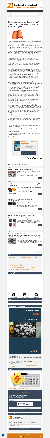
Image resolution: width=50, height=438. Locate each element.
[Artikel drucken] (40, 158)
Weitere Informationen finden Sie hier (15, 411)
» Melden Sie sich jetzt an (25, 408)
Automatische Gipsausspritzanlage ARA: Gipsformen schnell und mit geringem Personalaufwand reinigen (24, 236)
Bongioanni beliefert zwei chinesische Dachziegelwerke (20, 200)
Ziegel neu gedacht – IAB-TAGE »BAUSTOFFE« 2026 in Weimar (22, 267)
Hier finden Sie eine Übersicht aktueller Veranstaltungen (21, 388)
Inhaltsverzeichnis (29, 154)
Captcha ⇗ (30, 405)
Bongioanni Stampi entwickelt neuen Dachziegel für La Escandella (24, 184)
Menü (25, 11)
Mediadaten (15, 434)
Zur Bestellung (12, 366)
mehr (40, 177)
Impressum (30, 434)
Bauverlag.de (40, 436)
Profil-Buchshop (37, 363)
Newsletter (9, 434)
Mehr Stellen (25, 302)
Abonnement (29, 151)
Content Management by (12, 436)
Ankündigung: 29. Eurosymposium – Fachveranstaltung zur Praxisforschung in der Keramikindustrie (21, 261)
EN (41, 2)
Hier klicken (26, 404)
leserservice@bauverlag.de (31, 365)
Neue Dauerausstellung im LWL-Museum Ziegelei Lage (21, 269)
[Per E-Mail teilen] (38, 158)
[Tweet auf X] (30, 159)
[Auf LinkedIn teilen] (35, 159)
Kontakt (36, 434)
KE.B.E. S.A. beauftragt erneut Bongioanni (21, 169)
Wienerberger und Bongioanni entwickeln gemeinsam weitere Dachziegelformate (21, 216)
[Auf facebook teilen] (27, 159)
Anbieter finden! (25, 428)
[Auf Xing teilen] (33, 159)
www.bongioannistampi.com (14, 138)
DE (39, 2)
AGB (20, 434)
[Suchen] (40, 14)
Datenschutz (24, 434)
